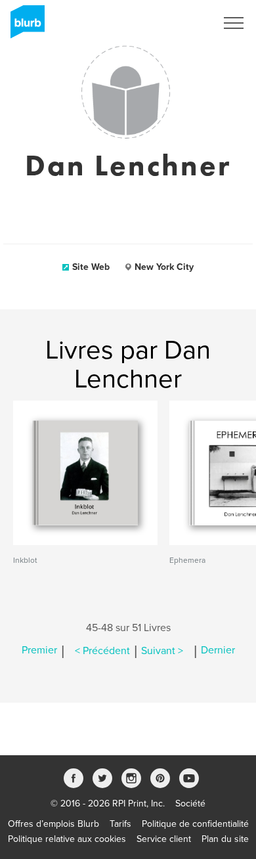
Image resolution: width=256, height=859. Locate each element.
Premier (39, 650)
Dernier (218, 650)
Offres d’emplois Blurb (53, 823)
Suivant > (162, 650)
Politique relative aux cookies (67, 839)
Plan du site (225, 839)
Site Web (91, 267)
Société (190, 803)
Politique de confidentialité (195, 823)
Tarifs (120, 823)
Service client (164, 839)
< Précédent (102, 650)
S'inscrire (180, 23)
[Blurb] (24, 26)
